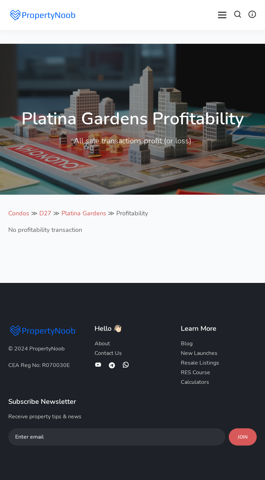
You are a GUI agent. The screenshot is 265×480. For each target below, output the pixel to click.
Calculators (195, 382)
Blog (187, 343)
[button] (237, 15)
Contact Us (108, 353)
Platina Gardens (83, 213)
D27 (45, 213)
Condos (18, 213)
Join (243, 437)
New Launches (199, 353)
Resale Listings (200, 363)
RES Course (195, 372)
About (102, 343)
